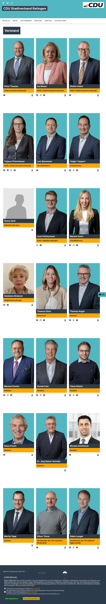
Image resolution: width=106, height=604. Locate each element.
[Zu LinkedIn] (8, 170)
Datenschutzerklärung (25, 585)
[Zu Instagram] (41, 95)
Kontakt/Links (60, 20)
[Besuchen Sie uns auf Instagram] (7, 3)
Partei (15, 20)
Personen (38, 20)
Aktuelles (6, 20)
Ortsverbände (26, 20)
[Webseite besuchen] (4, 305)
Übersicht (35, 589)
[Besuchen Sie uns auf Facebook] (3, 3)
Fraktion (48, 20)
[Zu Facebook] (37, 95)
